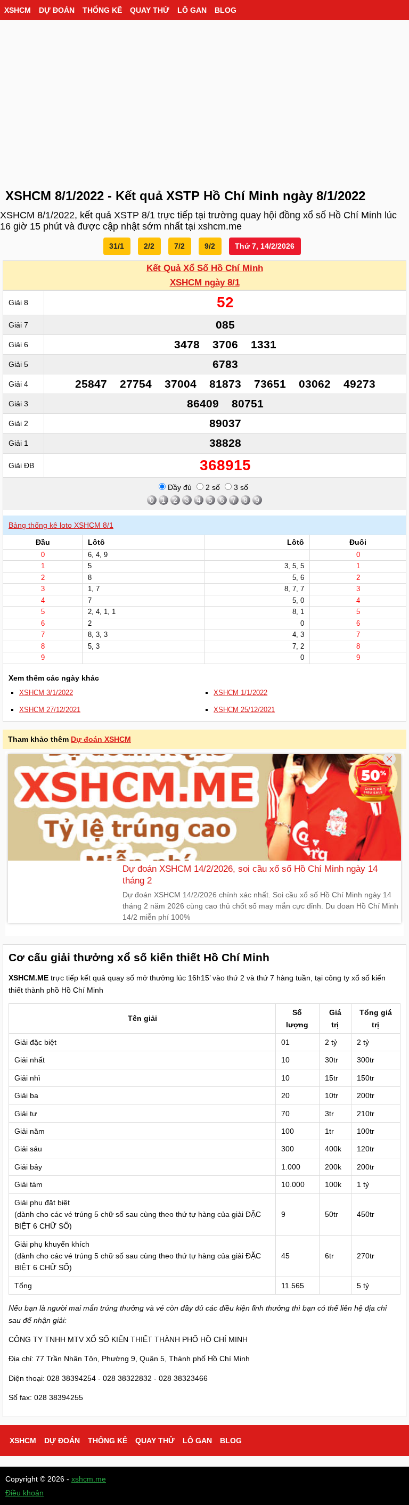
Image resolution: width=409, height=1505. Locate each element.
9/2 (209, 246)
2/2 (149, 246)
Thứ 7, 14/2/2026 (265, 246)
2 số (211, 487)
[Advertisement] (204, 101)
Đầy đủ (179, 487)
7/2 (179, 246)
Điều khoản (24, 1492)
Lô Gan (192, 10)
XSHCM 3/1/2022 (46, 693)
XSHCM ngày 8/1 (205, 282)
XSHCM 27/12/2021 (49, 710)
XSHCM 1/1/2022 (240, 693)
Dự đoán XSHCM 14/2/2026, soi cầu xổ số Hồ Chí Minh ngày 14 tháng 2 (250, 875)
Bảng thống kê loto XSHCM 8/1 (61, 525)
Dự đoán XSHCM (101, 739)
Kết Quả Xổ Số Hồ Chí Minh (204, 268)
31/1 (116, 246)
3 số (240, 487)
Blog (225, 10)
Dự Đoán (57, 10)
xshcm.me (88, 1479)
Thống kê (102, 10)
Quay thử (149, 10)
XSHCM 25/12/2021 (244, 710)
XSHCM (17, 10)
